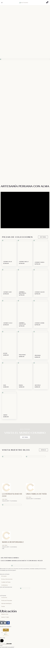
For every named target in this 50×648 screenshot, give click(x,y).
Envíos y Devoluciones (6, 579)
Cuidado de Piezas (5, 582)
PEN (4, 629)
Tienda (3, 606)
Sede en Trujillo (5, 617)
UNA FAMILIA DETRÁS (36, 494)
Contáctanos (4, 585)
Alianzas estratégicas (6, 603)
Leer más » (4, 499)
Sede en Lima (4, 614)
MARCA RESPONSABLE (13, 542)
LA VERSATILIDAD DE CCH (12, 495)
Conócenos (4, 597)
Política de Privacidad (6, 600)
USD (6, 632)
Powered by (3, 644)
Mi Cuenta (3, 576)
